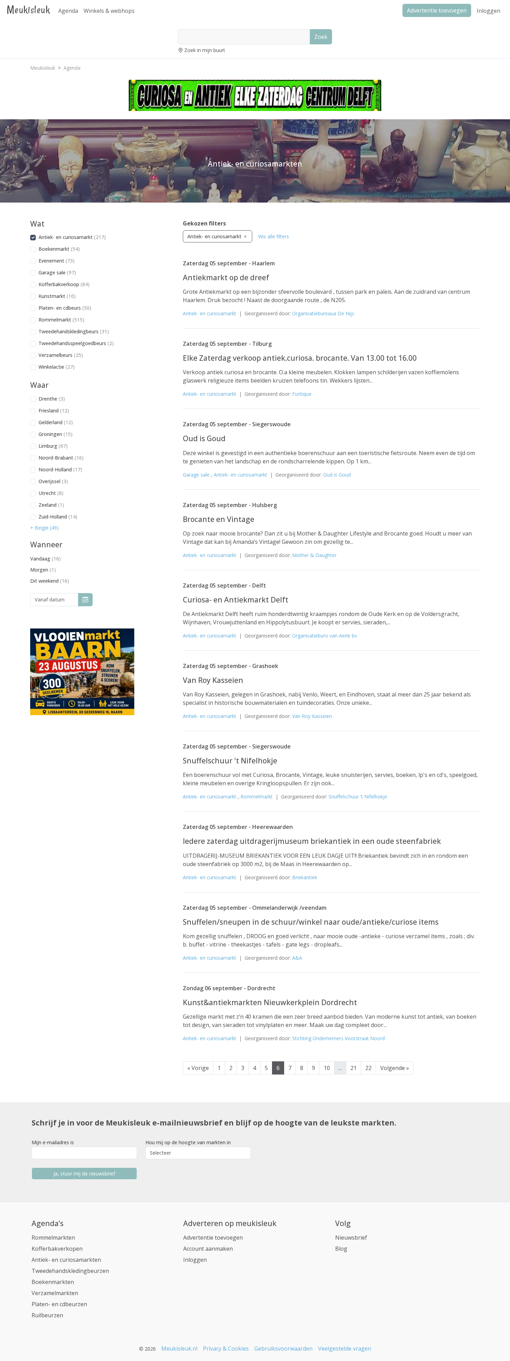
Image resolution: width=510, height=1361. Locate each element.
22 (368, 1068)
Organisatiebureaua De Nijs (323, 313)
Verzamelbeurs (61, 355)
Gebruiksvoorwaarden (283, 1348)
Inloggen (488, 11)
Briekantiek (304, 877)
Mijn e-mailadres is (53, 1142)
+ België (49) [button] (44, 527)
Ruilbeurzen (47, 1315)
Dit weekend (49, 580)
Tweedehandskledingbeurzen (70, 1271)
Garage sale (57, 272)
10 (327, 1068)
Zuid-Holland (58, 516)
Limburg (53, 446)
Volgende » (394, 1068)
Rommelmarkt (61, 319)
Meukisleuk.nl (179, 1348)
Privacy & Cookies (226, 1348)
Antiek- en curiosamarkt (72, 237)
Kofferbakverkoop (64, 284)
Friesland (54, 410)
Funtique (302, 394)
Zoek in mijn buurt (204, 50)
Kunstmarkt (57, 296)
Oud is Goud (204, 438)
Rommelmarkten (53, 1237)
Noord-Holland (60, 469)
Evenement (57, 260)
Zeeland (51, 505)
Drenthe (52, 398)
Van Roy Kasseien (213, 680)
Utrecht (51, 493)
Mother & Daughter (314, 555)
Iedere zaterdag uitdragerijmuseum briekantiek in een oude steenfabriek (312, 841)
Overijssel (53, 481)
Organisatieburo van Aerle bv (324, 635)
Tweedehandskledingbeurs (74, 331)
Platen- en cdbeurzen (59, 1304)
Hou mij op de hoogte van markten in (188, 1142)
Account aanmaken (208, 1248)
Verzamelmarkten (55, 1293)
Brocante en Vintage (218, 519)
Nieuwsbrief (351, 1237)
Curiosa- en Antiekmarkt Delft (235, 600)
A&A (297, 958)
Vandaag (45, 558)
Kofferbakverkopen (57, 1248)
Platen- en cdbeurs (65, 308)
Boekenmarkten (53, 1282)
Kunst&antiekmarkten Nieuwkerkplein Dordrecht (270, 1002)
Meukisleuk (28, 9)
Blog (341, 1248)
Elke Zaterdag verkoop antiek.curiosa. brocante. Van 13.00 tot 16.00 (300, 358)
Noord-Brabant (61, 457)
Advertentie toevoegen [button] (437, 10)
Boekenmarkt (59, 249)
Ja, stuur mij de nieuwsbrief (84, 1173)
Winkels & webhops (109, 11)
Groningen (56, 434)
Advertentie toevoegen (213, 1237)
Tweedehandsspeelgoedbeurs (76, 343)
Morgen (43, 569)
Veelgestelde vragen (344, 1348)
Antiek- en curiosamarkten (66, 1260)
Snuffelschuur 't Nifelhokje (230, 760)
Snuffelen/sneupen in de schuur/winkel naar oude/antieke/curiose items (311, 922)
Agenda (68, 11)
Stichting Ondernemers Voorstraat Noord (338, 1038)
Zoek (321, 37)
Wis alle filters (273, 236)
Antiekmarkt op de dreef (226, 277)
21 (353, 1068)
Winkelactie (57, 366)
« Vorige (198, 1068)
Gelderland (56, 422)
